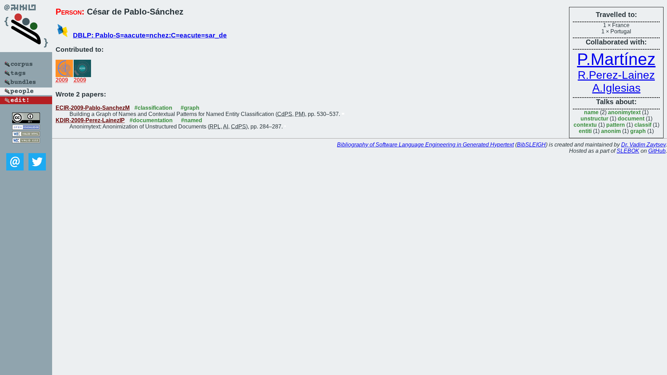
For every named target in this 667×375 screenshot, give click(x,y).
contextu (585, 125)
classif (642, 125)
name (591, 112)
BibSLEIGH (531, 145)
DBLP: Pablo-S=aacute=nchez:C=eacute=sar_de (150, 35)
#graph (190, 108)
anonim (611, 131)
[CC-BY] (26, 121)
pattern (615, 125)
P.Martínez (616, 59)
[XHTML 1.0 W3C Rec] (26, 135)
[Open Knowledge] (26, 128)
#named (191, 120)
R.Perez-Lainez (616, 75)
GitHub (657, 151)
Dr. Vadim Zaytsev (643, 145)
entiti (585, 131)
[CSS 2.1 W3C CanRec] (26, 148)
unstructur (594, 119)
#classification (153, 108)
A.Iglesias (616, 88)
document (631, 119)
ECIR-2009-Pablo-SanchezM (93, 108)
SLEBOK (628, 151)
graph (638, 131)
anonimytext (624, 112)
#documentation (151, 120)
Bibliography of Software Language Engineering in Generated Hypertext (425, 145)
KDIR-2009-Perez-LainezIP (90, 120)
